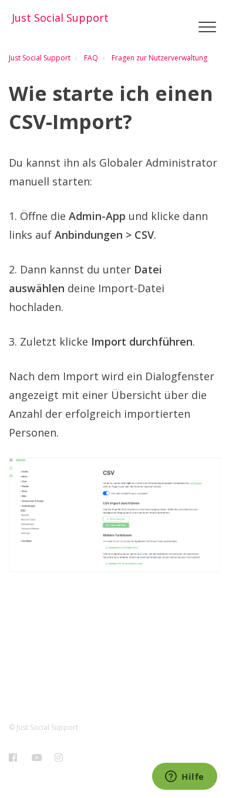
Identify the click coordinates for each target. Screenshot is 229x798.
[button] (207, 27)
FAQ (91, 58)
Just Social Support (39, 58)
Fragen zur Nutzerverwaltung (159, 58)
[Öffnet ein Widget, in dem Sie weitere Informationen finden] (184, 777)
